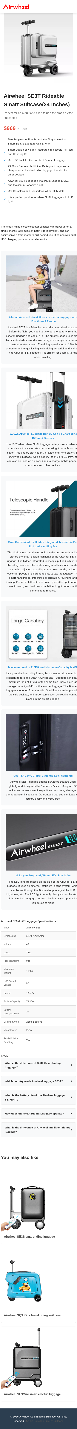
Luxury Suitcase (54, 1420)
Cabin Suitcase (35, 1420)
